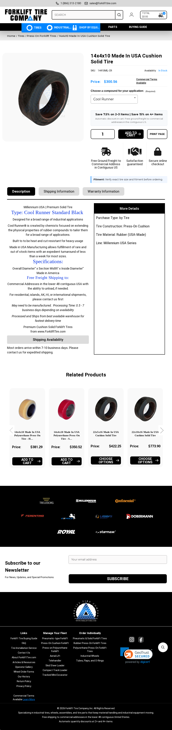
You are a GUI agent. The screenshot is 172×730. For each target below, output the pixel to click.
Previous (11, 430)
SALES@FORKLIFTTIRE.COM (103, 3)
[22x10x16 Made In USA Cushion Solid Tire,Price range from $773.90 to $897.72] (145, 408)
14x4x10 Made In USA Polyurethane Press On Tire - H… (27, 435)
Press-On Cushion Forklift (55, 643)
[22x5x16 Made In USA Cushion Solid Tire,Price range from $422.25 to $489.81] (106, 408)
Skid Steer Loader (55, 665)
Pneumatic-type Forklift (55, 638)
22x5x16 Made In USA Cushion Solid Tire (106, 434)
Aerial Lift (55, 656)
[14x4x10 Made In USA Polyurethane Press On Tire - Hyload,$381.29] (27, 408)
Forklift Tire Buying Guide (24, 638)
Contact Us (24, 652)
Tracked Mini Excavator (55, 675)
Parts (112, 27)
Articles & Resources (24, 662)
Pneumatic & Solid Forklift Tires (90, 638)
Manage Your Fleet (55, 633)
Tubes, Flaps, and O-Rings (90, 660)
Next (161, 430)
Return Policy (24, 681)
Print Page (157, 134)
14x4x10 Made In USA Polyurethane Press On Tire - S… (67, 435)
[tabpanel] (27, 432)
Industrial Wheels (62, 27)
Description (21, 191)
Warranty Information (103, 191)
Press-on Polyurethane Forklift (54, 649)
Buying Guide (138, 27)
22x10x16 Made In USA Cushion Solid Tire (145, 434)
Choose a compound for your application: (123, 91)
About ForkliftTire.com (24, 657)
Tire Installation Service (24, 648)
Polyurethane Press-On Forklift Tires (89, 649)
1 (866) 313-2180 (70, 3)
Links (23, 633)
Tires (37, 27)
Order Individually (90, 633)
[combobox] (83, 14)
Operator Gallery (24, 667)
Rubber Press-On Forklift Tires (90, 643)
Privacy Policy (23, 686)
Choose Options (106, 460)
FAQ (24, 643)
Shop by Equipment (89, 27)
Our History (24, 676)
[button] (136, 655)
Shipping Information (59, 191)
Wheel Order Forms (24, 671)
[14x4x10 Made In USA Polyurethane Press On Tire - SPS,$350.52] (66, 408)
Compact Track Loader (55, 670)
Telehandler (55, 660)
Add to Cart (27, 461)
